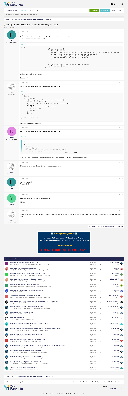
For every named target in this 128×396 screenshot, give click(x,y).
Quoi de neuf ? (35, 10)
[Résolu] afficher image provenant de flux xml (24, 262)
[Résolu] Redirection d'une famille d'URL (22, 312)
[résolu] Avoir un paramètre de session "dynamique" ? (26, 351)
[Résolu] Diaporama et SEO (18, 318)
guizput (12, 369)
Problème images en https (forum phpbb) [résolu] (25, 296)
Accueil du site (12, 10)
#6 (122, 194)
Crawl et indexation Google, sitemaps (32, 341)
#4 (122, 162)
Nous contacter (77, 382)
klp (10, 319)
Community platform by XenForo (53, 393)
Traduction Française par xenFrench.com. (78, 393)
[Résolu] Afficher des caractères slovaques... (23, 268)
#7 (122, 210)
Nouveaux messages (12, 14)
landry (11, 297)
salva (11, 281)
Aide (112, 382)
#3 (122, 127)
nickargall (12, 303)
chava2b (12, 292)
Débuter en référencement (28, 319)
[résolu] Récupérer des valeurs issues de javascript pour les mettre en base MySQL (35, 329)
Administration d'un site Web (29, 292)
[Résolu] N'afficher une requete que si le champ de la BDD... (28, 273)
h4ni (7, 27)
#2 (122, 82)
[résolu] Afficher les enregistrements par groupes (25, 284)
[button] (41, 10)
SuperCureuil (13, 286)
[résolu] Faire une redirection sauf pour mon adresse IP (27, 334)
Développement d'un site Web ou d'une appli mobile (36, 264)
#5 (122, 178)
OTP (118, 264)
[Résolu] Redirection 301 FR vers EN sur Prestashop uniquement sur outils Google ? (35, 301)
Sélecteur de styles (11, 382)
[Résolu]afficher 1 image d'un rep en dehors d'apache (26, 290)
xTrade (117, 286)
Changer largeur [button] (22, 382)
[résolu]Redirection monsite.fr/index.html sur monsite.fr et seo (29, 323)
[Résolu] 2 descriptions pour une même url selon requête (27, 340)
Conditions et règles (88, 382)
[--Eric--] (12, 270)
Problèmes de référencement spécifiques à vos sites (40, 303)
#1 (122, 31)
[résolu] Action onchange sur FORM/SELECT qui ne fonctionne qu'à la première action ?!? (37, 345)
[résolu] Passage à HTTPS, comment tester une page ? (27, 307)
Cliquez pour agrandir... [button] (71, 152)
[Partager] (120, 31)
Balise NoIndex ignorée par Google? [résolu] (23, 367)
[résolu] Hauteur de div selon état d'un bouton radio (26, 356)
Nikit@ (11, 264)
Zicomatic (12, 341)
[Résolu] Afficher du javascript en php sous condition (26, 279)
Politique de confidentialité (102, 382)
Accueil (117, 382)
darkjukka (12, 275)
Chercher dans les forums (29, 14)
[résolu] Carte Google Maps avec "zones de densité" (26, 362)
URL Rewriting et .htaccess (27, 314)
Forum (23, 10)
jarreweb (117, 275)
